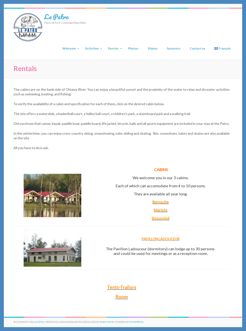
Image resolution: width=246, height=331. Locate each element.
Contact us (197, 48)
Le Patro (56, 16)
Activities (92, 48)
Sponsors (173, 48)
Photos (133, 48)
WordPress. (137, 321)
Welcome (69, 48)
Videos (153, 48)
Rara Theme (107, 321)
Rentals (113, 48)
